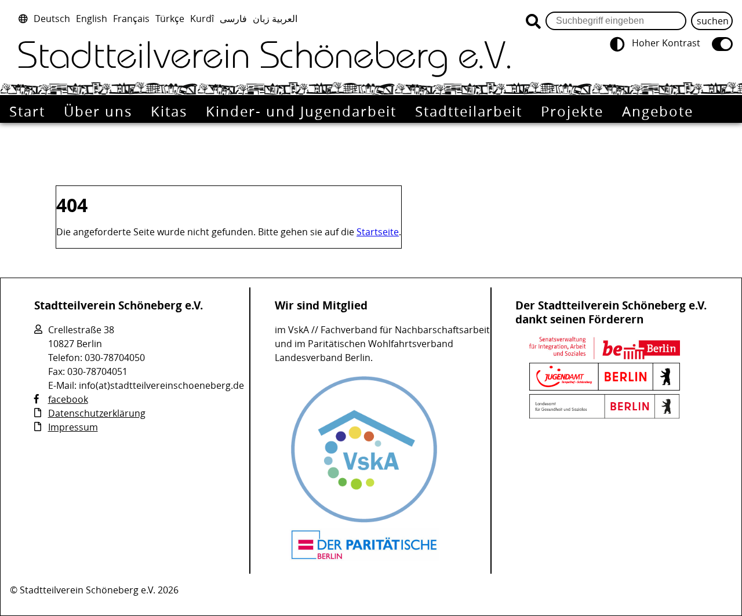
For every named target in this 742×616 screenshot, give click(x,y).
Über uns (98, 111)
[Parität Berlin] (364, 557)
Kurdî (202, 18)
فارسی (233, 18)
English (91, 18)
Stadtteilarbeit (468, 111)
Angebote (657, 111)
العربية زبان (275, 18)
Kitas (169, 111)
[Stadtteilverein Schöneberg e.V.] (264, 59)
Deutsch (52, 18)
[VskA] (364, 521)
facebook (68, 399)
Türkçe (169, 18)
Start (27, 111)
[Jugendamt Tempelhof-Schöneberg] (604, 387)
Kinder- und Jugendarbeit (301, 111)
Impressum (73, 427)
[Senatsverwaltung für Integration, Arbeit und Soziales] (604, 355)
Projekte (572, 111)
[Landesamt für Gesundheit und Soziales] (604, 415)
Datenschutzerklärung (97, 413)
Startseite (378, 231)
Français (131, 18)
